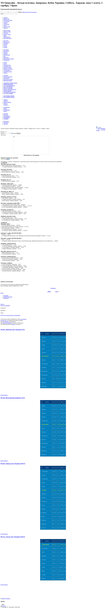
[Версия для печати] (98, 128)
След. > (57, 291)
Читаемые (5, 295)
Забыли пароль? (26, 12)
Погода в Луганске (5, 315)
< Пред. (49, 291)
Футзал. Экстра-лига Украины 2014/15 (13, 537)
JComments (53, 288)
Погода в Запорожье (15, 315)
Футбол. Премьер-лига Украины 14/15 (13, 329)
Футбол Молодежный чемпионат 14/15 (13, 398)
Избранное (6, 298)
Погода (2, 304)
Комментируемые (7, 296)
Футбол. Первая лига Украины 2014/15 (13, 463)
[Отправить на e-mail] (102, 128)
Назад (2, 293)
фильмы (7, 321)
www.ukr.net (23, 319)
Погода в (5, 305)
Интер (13, 324)
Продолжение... (4, 395)
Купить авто (4, 320)
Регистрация (33, 12)
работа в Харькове (7, 323)
